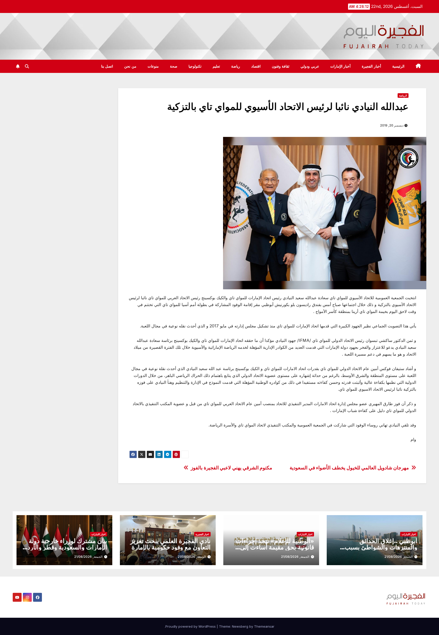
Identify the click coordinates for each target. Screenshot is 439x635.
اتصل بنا (107, 66)
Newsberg (240, 626)
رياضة (235, 66)
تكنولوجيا (195, 66)
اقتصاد (256, 66)
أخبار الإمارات (340, 66)
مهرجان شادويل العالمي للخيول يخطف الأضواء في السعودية (349, 468)
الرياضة (403, 95)
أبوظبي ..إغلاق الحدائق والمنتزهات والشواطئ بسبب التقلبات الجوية (381, 547)
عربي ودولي (310, 66)
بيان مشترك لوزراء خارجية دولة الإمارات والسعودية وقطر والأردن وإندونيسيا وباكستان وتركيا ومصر (65, 547)
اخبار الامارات (409, 534)
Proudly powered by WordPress (191, 626)
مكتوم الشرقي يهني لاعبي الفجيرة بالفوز (231, 468)
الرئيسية (398, 66)
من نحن (130, 66)
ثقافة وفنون (281, 66)
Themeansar (264, 626)
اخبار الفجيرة (202, 534)
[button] (27, 66)
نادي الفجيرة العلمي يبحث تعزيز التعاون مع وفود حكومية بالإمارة (170, 544)
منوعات (153, 66)
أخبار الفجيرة (371, 66)
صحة (173, 66)
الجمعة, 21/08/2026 (398, 557)
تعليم (216, 66)
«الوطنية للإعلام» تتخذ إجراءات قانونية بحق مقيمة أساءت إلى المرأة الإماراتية (275, 547)
